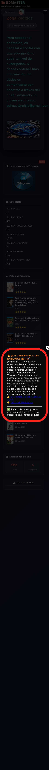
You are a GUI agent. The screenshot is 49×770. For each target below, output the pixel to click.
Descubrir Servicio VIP (22, 402)
